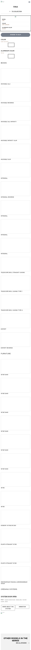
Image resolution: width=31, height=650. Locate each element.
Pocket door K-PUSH (10, 599)
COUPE (2, 601)
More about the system (8, 607)
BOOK (6, 601)
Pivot (2, 599)
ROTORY (25, 599)
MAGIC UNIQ (19, 599)
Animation (22, 607)
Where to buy (15, 34)
